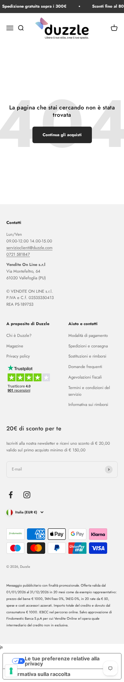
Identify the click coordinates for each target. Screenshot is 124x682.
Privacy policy (18, 356)
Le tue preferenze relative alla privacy (62, 661)
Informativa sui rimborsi (88, 404)
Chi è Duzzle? (18, 335)
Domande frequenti (85, 367)
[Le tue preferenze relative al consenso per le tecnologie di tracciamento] (11, 671)
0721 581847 (18, 254)
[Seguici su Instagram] (27, 495)
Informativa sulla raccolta (39, 674)
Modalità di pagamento (88, 335)
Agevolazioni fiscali (85, 377)
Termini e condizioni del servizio (89, 391)
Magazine (14, 346)
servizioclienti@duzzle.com (29, 248)
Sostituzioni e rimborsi (87, 356)
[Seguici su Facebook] (10, 495)
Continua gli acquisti (62, 135)
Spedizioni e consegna (88, 346)
